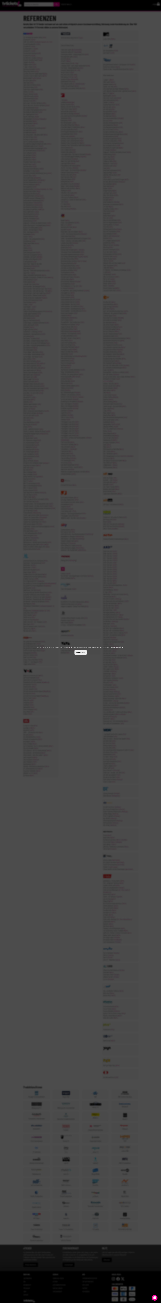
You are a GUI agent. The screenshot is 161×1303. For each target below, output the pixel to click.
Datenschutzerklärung (117, 647)
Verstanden (80, 652)
